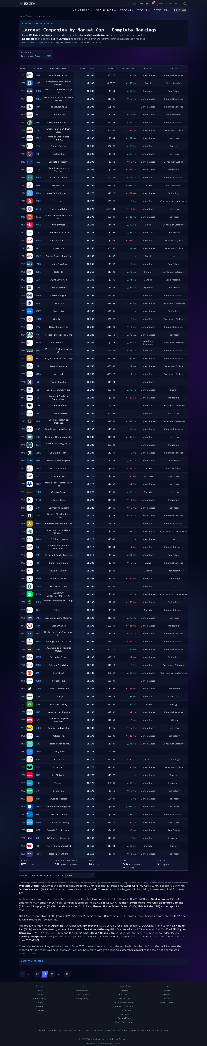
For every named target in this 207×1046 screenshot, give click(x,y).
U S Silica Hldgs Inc (59, 539)
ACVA (38, 240)
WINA (38, 374)
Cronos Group (58, 492)
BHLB (38, 523)
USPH (38, 822)
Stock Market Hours (124, 1022)
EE (38, 390)
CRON (38, 492)
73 (67, 974)
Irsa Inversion (59, 287)
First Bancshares (58, 586)
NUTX (38, 209)
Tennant (58, 783)
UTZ (38, 303)
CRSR (38, 688)
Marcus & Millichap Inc (58, 460)
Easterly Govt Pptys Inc (59, 830)
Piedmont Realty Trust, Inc (59, 555)
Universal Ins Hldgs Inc (58, 712)
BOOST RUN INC (58, 578)
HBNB (38, 91)
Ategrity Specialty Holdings (58, 358)
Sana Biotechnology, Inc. (58, 806)
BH (38, 366)
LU (38, 563)
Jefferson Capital (58, 177)
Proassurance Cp (58, 107)
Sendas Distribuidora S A (59, 256)
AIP (38, 736)
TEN (38, 146)
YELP (38, 201)
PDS (38, 704)
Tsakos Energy (58, 146)
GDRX (38, 728)
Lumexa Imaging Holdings (58, 618)
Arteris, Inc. (59, 736)
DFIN (38, 657)
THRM (38, 319)
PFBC (38, 350)
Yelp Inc (59, 201)
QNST (38, 673)
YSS (38, 169)
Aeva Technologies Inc (58, 193)
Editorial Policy (40, 998)
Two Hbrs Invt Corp (58, 232)
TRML (38, 413)
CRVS (38, 508)
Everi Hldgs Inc (58, 382)
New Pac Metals (58, 468)
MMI (38, 460)
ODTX (38, 217)
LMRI (38, 618)
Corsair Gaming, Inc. (58, 688)
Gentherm (58, 319)
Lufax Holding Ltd (58, 563)
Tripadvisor (58, 767)
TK (38, 846)
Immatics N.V (58, 476)
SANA (38, 806)
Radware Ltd (58, 759)
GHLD (38, 295)
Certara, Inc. (58, 154)
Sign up (143, 3)
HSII (38, 445)
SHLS (38, 602)
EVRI (38, 382)
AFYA (38, 225)
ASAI (38, 256)
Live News (124, 1014)
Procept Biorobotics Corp (58, 335)
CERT (38, 154)
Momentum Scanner (124, 1006)
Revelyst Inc (58, 751)
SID (38, 83)
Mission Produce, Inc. (58, 743)
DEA (38, 830)
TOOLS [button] (142, 10)
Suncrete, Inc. (59, 114)
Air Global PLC (58, 342)
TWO (38, 232)
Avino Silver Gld (58, 280)
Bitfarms (58, 610)
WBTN (38, 594)
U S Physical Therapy (58, 822)
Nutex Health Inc (58, 209)
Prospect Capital (58, 814)
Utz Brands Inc (58, 303)
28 (44, 974)
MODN (38, 681)
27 (37, 974)
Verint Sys (58, 311)
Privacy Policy (82, 998)
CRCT (38, 791)
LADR (38, 264)
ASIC (38, 358)
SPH (38, 720)
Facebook (166, 994)
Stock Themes (124, 1010)
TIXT (38, 571)
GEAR (38, 751)
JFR (38, 515)
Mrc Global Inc (58, 775)
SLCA (38, 539)
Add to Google (166, 1002)
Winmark (58, 374)
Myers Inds (58, 248)
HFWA (38, 641)
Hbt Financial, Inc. (58, 75)
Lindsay (59, 696)
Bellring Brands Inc (58, 665)
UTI (38, 421)
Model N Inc (58, 681)
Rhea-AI (39, 1006)
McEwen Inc (58, 185)
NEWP (38, 468)
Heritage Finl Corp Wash (59, 641)
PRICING (180, 10)
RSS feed (166, 990)
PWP (38, 429)
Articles (124, 990)
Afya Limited (58, 225)
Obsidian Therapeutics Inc (58, 437)
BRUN (38, 578)
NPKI (38, 838)
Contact (39, 994)
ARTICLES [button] (160, 10)
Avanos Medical (58, 799)
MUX (38, 185)
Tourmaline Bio (59, 413)
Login (134, 3)
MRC (38, 775)
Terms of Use (82, 990)
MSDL (38, 99)
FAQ (40, 1002)
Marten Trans (58, 500)
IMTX (38, 476)
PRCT (38, 335)
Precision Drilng (58, 704)
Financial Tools (124, 1018)
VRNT (38, 311)
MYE (38, 248)
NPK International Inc (58, 838)
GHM (38, 626)
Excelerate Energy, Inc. (58, 390)
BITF (38, 610)
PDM (38, 555)
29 (52, 974)
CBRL (38, 130)
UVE (38, 712)
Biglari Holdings (58, 366)
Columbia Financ (59, 453)
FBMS (38, 586)
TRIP (38, 767)
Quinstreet (58, 673)
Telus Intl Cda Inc (59, 571)
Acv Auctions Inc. (59, 240)
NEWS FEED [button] (81, 10)
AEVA (38, 193)
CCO (38, 531)
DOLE (38, 272)
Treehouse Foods (59, 405)
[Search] (185, 3)
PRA (38, 107)
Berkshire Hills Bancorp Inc (58, 523)
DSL (38, 547)
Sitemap (39, 1010)
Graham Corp (59, 626)
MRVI (38, 138)
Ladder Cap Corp (58, 264)
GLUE (38, 484)
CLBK (38, 453)
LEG (38, 162)
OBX (38, 437)
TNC (38, 783)
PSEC (38, 814)
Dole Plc (58, 272)
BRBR (38, 665)
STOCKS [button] (125, 10)
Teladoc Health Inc (58, 854)
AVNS (38, 799)
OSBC (38, 122)
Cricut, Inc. (58, 791)
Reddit (167, 998)
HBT (38, 75)
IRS (38, 287)
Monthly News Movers (124, 1002)
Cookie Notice (82, 994)
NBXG (38, 633)
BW (38, 398)
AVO (38, 743)
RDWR (38, 759)
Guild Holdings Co (58, 295)
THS (38, 405)
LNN (38, 696)
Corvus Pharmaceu (58, 508)
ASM (38, 280)
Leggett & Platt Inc (58, 162)
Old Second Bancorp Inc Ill (59, 122)
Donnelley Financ (59, 657)
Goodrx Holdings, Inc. (58, 728)
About (40, 990)
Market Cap (124, 998)
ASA (38, 649)
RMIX (38, 114)
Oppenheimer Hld (58, 327)
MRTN (38, 500)
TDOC (38, 854)
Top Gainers (124, 994)
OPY (38, 327)
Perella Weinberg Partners (58, 429)
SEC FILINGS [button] (104, 10)
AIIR (38, 342)
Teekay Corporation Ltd (58, 846)
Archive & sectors (32, 961)
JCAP (38, 177)
